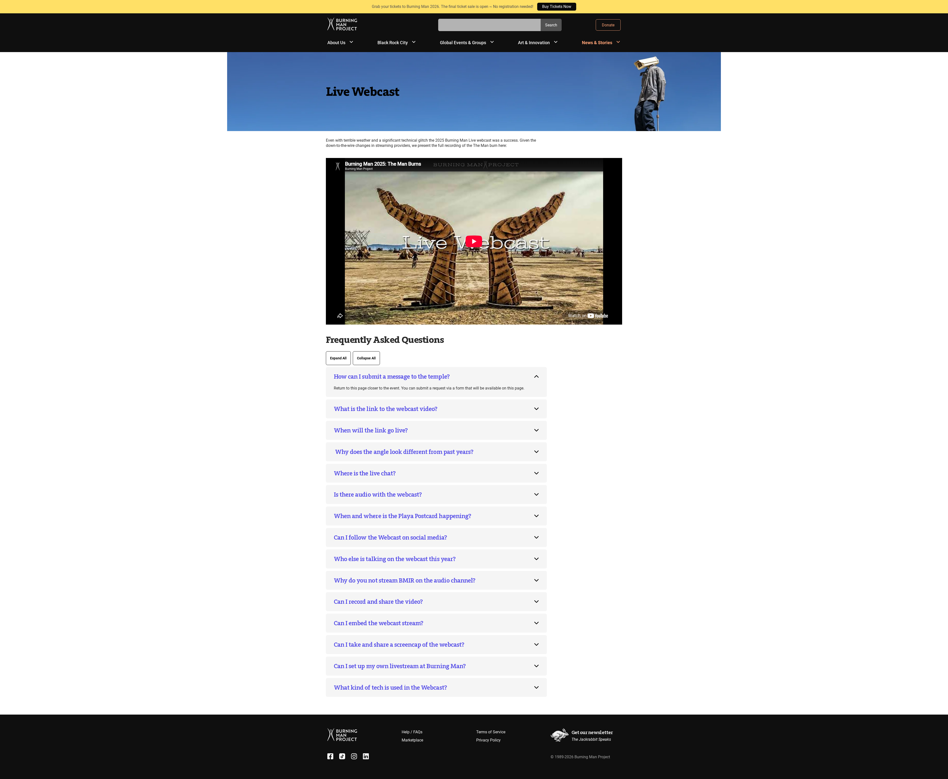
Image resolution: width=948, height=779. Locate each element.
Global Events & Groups (463, 42)
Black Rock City (392, 42)
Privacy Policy (488, 740)
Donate (608, 25)
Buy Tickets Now (556, 6)
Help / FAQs (412, 732)
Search (551, 25)
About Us (336, 42)
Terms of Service (490, 732)
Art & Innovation (534, 42)
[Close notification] (940, 7)
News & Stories (597, 42)
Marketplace (412, 740)
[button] (436, 376)
